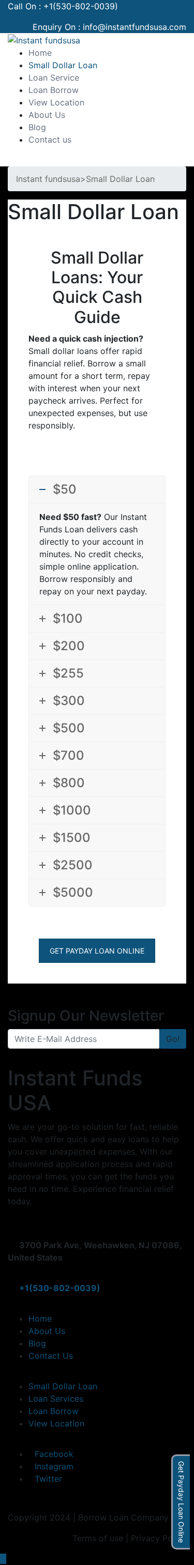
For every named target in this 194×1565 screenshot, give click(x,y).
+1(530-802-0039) (80, 6)
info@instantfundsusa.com (134, 27)
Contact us (49, 139)
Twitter (48, 1479)
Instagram (54, 1466)
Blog (37, 127)
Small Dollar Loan (62, 65)
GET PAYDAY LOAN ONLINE (97, 950)
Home (40, 53)
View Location (56, 102)
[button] (11, 160)
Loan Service (53, 77)
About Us (46, 115)
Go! (173, 1039)
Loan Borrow (53, 90)
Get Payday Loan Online (181, 1502)
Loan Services (55, 1398)
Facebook (54, 1454)
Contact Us (50, 1356)
